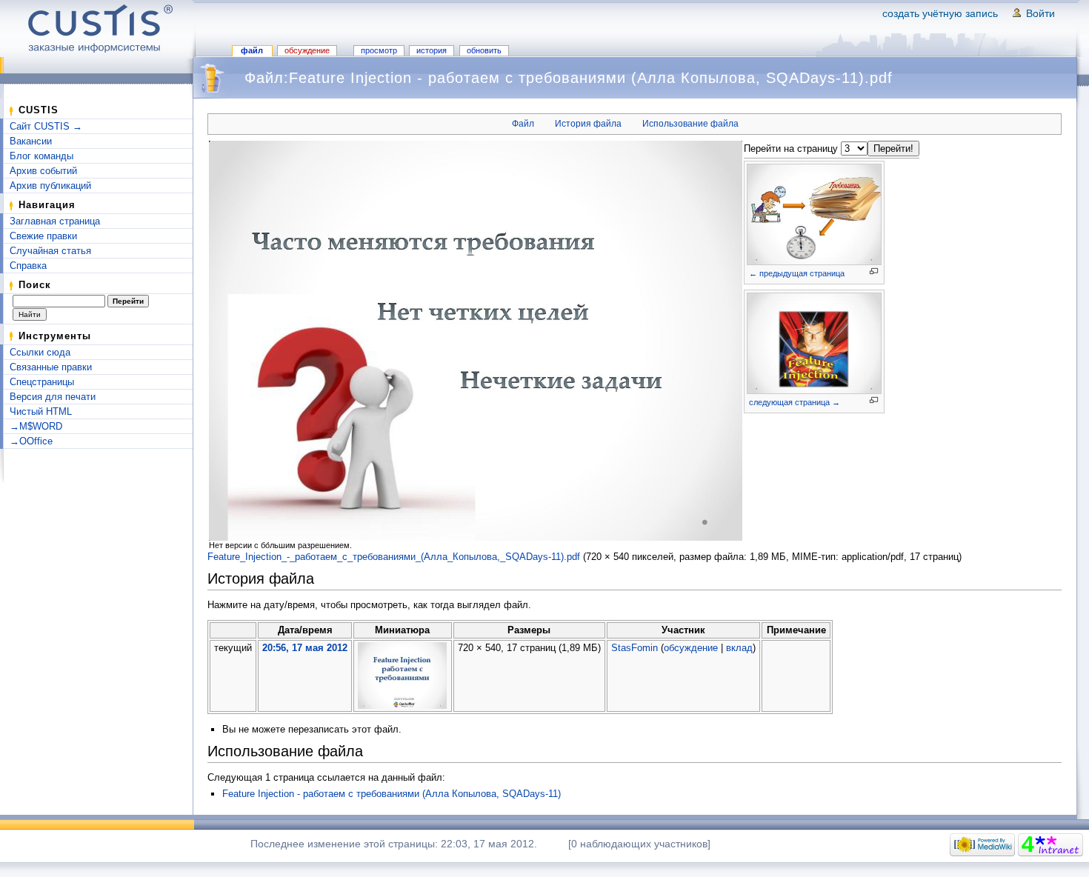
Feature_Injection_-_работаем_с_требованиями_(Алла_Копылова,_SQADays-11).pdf (393, 556)
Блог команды (41, 155)
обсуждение (691, 647)
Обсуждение (307, 50)
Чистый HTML (41, 411)
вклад (739, 647)
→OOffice (31, 441)
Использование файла (690, 124)
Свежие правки (43, 235)
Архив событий (43, 170)
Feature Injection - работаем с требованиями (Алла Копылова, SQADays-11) (391, 793)
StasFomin (634, 647)
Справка (28, 265)
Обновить (484, 50)
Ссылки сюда (40, 352)
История (431, 50)
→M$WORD (36, 426)
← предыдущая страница (797, 273)
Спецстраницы (42, 381)
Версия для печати (53, 396)
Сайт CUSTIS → (46, 126)
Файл (252, 50)
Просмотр (379, 50)
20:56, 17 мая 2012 (304, 647)
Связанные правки (51, 367)
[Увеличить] (873, 271)
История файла (588, 124)
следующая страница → (794, 402)
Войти (1040, 13)
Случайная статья (50, 250)
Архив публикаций (50, 185)
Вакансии (31, 141)
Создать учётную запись (940, 13)
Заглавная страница (55, 221)
